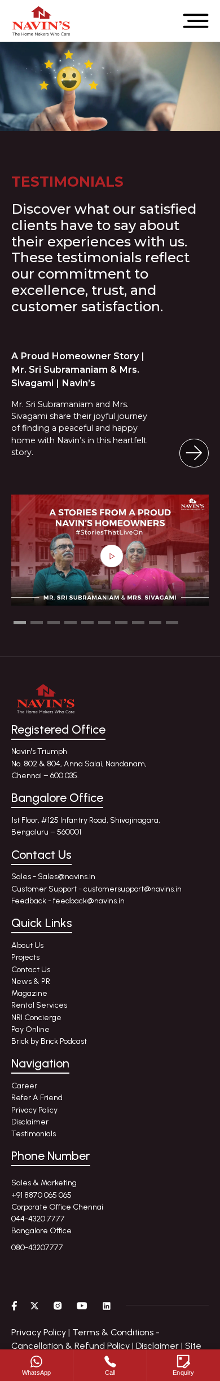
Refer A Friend (37, 1097)
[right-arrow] (194, 453)
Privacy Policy (34, 1110)
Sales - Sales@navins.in (53, 876)
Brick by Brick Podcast (49, 1041)
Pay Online (30, 1029)
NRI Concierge (36, 1017)
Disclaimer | (159, 1345)
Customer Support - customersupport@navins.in (96, 889)
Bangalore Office (41, 1231)
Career (24, 1086)
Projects (25, 957)
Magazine (29, 993)
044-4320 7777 (38, 1219)
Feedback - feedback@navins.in (68, 901)
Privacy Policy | (40, 1332)
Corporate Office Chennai (57, 1207)
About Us (27, 945)
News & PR (30, 981)
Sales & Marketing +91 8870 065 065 (44, 1188)
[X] (34, 1305)
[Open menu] (195, 21)
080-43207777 (37, 1247)
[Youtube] (82, 1305)
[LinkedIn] (106, 1305)
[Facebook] (14, 1305)
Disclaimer (30, 1122)
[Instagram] (57, 1305)
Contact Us (30, 969)
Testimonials (33, 1134)
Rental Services (39, 1005)
